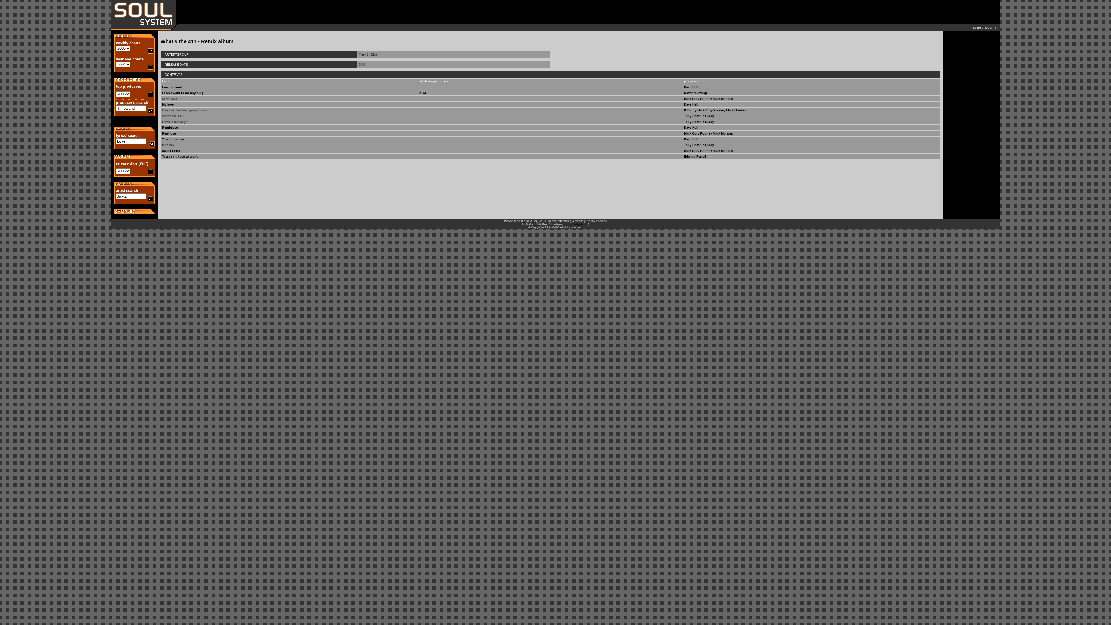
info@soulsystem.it (575, 224)
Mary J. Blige (368, 54)
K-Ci (422, 93)
